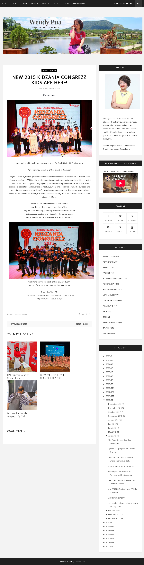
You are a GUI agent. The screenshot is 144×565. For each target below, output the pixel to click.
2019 (108, 384)
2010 (108, 538)
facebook (108, 220)
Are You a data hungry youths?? (121, 466)
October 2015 (114, 412)
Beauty (34, 4)
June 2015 (112, 428)
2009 (108, 542)
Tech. (105, 317)
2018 (108, 388)
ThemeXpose (80, 561)
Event (24, 4)
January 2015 (113, 518)
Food (66, 4)
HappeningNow (49, 71)
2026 (108, 356)
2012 (108, 530)
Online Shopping (111, 300)
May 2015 (112, 432)
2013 (108, 526)
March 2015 (113, 510)
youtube (132, 231)
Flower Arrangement (113, 278)
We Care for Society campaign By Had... (17, 415)
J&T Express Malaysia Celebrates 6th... (18, 376)
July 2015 (112, 424)
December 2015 (115, 404)
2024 (108, 364)
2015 (108, 400)
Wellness (107, 333)
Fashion (45, 4)
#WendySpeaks (110, 256)
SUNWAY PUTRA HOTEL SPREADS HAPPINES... (52, 376)
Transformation (111, 322)
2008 (108, 546)
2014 (108, 522)
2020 (108, 380)
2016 (108, 396)
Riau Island (108, 306)
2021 (108, 376)
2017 (108, 392)
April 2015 (112, 436)
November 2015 (115, 408)
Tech (105, 311)
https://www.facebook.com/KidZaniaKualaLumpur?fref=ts (49, 295)
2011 (108, 534)
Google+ (108, 231)
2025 (108, 360)
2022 (108, 372)
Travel (56, 4)
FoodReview (108, 284)
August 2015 (113, 420)
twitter (120, 220)
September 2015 (115, 416)
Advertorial (109, 262)
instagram (132, 220)
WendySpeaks (79, 4)
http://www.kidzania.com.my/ (49, 298)
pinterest (120, 231)
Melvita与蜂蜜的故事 (116, 498)
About (15, 4)
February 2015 (114, 514)
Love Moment (109, 295)
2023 (108, 368)
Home (5, 4)
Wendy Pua (44, 88)
